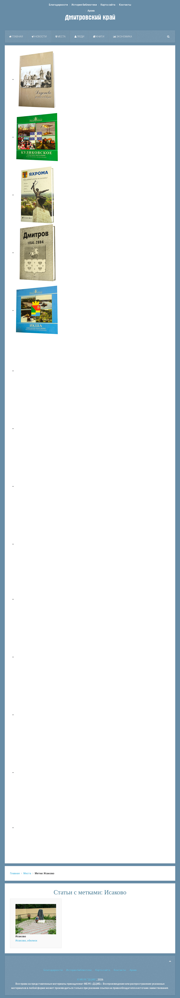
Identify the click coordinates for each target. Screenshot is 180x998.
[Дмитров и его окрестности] (37, 544)
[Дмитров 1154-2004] (37, 252)
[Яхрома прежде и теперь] (37, 656)
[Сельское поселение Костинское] (37, 486)
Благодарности (58, 4)
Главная (17, 36)
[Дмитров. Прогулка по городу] (37, 428)
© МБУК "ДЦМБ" (87, 979)
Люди (80, 36)
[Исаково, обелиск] (35, 918)
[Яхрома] (37, 194)
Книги (99, 36)
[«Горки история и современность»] (37, 827)
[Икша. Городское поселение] (37, 310)
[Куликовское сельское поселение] (37, 137)
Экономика (124, 36)
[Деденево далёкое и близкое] (37, 79)
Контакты (125, 4)
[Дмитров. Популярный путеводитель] (37, 370)
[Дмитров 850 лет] (37, 714)
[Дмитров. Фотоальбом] (37, 772)
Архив (91, 10)
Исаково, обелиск (26, 940)
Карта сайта (108, 4)
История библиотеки (84, 4)
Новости (40, 36)
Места (61, 36)
